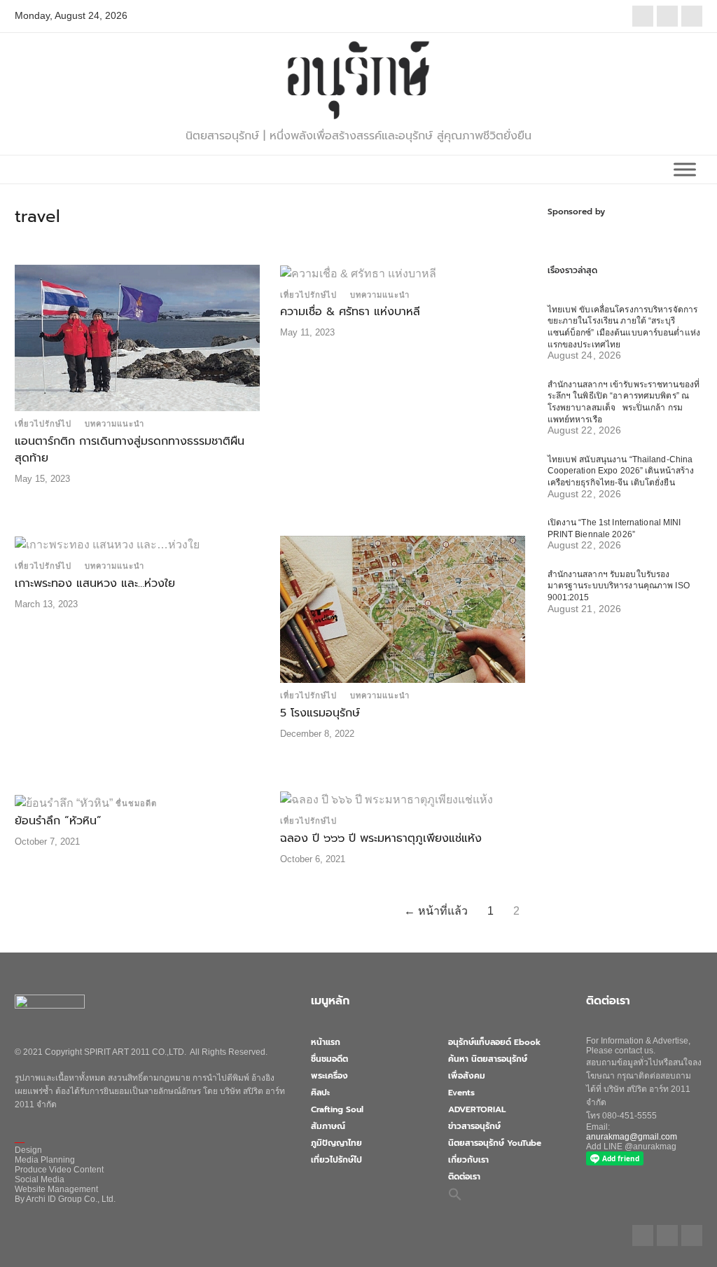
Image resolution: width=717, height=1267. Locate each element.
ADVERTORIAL (477, 1109)
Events (461, 1092)
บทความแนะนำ (114, 424)
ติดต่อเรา (464, 1176)
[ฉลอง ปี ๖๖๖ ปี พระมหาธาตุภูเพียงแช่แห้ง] (386, 799)
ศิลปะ (320, 1092)
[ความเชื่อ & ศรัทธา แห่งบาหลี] (358, 273)
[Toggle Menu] (685, 169)
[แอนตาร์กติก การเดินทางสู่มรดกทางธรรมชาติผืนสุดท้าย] (137, 337)
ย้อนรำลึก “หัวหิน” (58, 820)
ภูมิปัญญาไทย (336, 1143)
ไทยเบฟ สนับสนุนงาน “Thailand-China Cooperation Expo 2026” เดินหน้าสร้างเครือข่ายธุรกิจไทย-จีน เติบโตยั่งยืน (621, 471)
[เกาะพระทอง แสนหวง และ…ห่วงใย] (107, 544)
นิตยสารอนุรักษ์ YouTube (494, 1143)
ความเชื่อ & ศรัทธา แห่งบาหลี (350, 311)
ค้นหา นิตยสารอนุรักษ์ (487, 1059)
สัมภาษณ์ (328, 1126)
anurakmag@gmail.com (631, 1137)
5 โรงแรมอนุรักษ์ (320, 713)
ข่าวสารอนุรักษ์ (474, 1126)
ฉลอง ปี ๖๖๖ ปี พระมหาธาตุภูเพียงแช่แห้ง (381, 838)
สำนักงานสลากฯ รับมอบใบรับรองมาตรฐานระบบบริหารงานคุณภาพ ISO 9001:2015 (619, 585)
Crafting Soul (337, 1109)
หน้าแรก (325, 1042)
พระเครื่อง (329, 1075)
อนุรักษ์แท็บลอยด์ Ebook (494, 1042)
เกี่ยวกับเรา (468, 1160)
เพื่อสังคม (466, 1075)
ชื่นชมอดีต (136, 803)
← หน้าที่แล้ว (436, 911)
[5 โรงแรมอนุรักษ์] (402, 608)
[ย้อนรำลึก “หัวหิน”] (64, 802)
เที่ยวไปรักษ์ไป (43, 424)
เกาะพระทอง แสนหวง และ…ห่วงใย (95, 583)
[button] (455, 1193)
